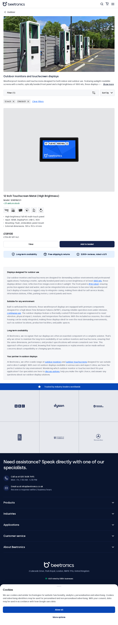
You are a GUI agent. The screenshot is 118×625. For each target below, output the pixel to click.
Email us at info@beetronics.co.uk (27, 486)
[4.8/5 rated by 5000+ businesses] (46, 578)
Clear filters (38, 101)
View (30, 244)
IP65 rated (94, 284)
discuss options (52, 371)
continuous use (14, 313)
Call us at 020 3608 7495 (22, 477)
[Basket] (107, 4)
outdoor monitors (53, 362)
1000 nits (97, 281)
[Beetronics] (14, 4)
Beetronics (49, 564)
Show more (108, 84)
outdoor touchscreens (76, 362)
